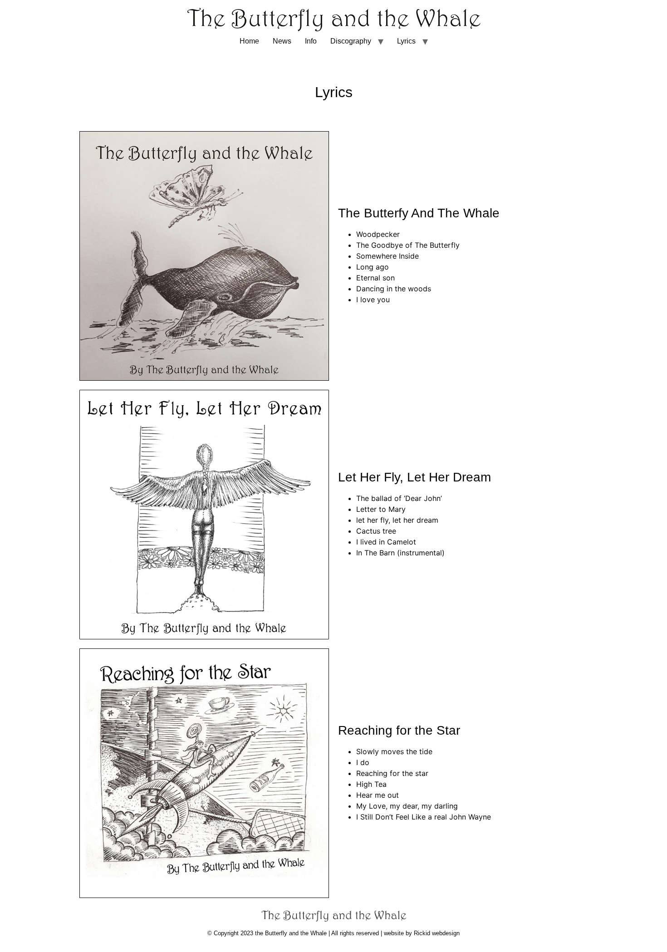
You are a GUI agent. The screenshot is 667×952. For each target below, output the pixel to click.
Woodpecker (378, 234)
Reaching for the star (392, 773)
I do (362, 762)
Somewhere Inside (387, 255)
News (282, 41)
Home (249, 41)
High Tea (371, 784)
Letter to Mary (381, 509)
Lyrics (406, 41)
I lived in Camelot (386, 541)
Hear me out (377, 795)
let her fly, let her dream (397, 520)
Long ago (372, 266)
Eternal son (375, 277)
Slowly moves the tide (394, 751)
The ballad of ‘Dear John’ (399, 498)
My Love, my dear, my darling (407, 805)
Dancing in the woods (393, 288)
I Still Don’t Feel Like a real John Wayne (423, 816)
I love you (373, 299)
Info (311, 41)
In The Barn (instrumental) (400, 552)
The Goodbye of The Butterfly (408, 245)
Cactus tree (376, 530)
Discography (350, 41)
